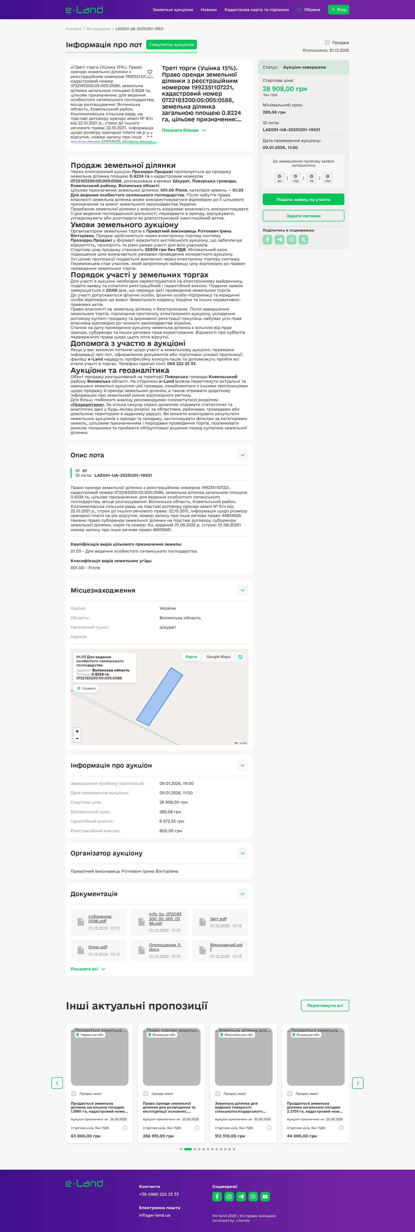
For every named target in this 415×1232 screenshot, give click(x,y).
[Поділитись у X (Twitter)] (303, 240)
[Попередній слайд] (57, 1083)
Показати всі (84, 969)
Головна (73, 29)
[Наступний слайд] (358, 1083)
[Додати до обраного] (150, 72)
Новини (209, 9)
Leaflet (242, 743)
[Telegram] (241, 1196)
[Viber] (253, 1196)
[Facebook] (217, 1196)
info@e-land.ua (154, 1215)
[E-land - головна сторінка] (84, 9)
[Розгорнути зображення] (150, 134)
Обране (312, 9)
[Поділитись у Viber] (291, 240)
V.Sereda (243, 1220)
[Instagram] (229, 1196)
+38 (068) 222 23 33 (159, 1194)
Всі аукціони (98, 29)
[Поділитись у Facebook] (267, 240)
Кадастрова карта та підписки (257, 9)
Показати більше (180, 130)
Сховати (88, 688)
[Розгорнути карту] (240, 657)
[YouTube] (265, 1196)
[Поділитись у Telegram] (279, 240)
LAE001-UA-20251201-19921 (140, 29)
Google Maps (219, 657)
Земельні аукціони (173, 9)
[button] (77, 731)
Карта (191, 657)
